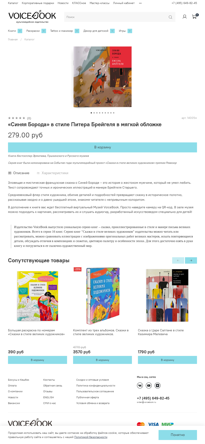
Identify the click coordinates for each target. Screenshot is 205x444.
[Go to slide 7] (108, 112)
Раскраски (33, 31)
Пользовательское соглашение (95, 391)
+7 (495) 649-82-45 (184, 3)
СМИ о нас (49, 403)
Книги (12, 31)
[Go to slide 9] (113, 112)
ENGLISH (48, 397)
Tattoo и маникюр (61, 31)
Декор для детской (95, 31)
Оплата (12, 385)
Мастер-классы (100, 3)
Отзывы (47, 391)
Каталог (13, 3)
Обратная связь (52, 385)
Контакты (49, 379)
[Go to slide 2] (94, 112)
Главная (13, 39)
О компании (15, 391)
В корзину (37, 360)
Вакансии (14, 403)
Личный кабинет (124, 3)
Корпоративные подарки (38, 3)
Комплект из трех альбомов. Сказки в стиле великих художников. (101, 332)
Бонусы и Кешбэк (18, 379)
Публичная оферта (87, 397)
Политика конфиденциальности (95, 385)
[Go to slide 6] (105, 112)
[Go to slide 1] (91, 112)
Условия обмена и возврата (93, 403)
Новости (63, 3)
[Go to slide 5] (102, 112)
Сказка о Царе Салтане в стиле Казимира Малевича (161, 332)
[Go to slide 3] (96, 112)
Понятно (178, 435)
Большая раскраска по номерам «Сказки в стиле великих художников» (36, 332)
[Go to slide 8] (111, 112)
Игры (122, 31)
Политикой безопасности (90, 437)
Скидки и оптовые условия (92, 379)
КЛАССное (79, 3)
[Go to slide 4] (99, 112)
